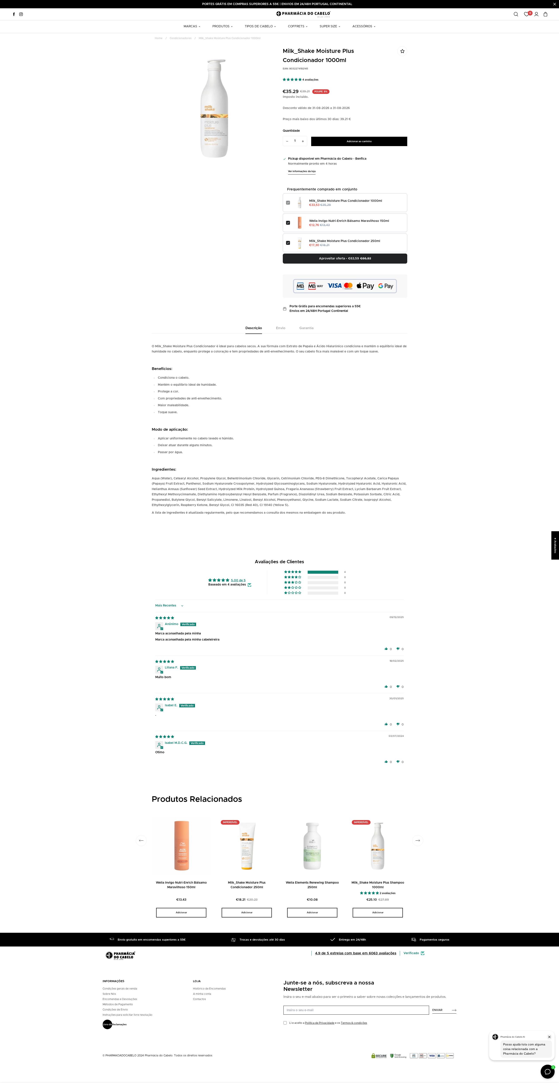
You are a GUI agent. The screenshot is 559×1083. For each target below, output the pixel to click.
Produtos (220, 26)
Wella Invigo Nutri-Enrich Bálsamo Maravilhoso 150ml (349, 221)
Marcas (190, 26)
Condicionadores (181, 38)
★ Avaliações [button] (555, 545)
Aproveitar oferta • (345, 258)
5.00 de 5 (238, 580)
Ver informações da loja (302, 171)
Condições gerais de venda (120, 988)
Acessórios (362, 26)
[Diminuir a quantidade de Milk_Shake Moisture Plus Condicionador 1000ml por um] (287, 141)
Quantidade (291, 130)
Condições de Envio (115, 1009)
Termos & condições (354, 1023)
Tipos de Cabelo (259, 26)
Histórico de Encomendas (209, 988)
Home (158, 38)
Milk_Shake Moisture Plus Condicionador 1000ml (345, 200)
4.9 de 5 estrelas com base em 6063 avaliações (355, 953)
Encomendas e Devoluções (120, 999)
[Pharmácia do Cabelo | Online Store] (303, 14)
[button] (292, 79)
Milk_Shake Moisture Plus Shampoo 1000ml (378, 885)
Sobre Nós (109, 994)
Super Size (328, 26)
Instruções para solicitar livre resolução (127, 1015)
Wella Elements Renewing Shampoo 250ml (312, 885)
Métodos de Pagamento (118, 1004)
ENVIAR (437, 1010)
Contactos (199, 999)
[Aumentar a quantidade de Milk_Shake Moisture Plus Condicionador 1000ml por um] (303, 141)
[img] (164, 618)
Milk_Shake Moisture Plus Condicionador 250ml (344, 241)
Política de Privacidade (319, 1023)
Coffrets (296, 26)
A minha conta (202, 994)
